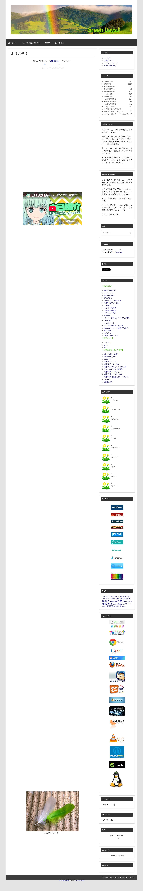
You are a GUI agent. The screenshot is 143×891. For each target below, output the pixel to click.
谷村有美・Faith (110, 361)
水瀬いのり (124, 603)
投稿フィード (109, 60)
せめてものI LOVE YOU (112, 300)
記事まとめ (59, 43)
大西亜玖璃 (113, 601)
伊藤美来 (119, 598)
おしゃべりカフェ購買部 (113, 369)
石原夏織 (110, 606)
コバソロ (108, 598)
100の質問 (108, 320)
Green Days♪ (109, 293)
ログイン (107, 58)
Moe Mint (108, 298)
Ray (121, 596)
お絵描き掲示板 (110, 310)
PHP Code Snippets (64, 880)
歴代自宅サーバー (111, 335)
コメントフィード (111, 63)
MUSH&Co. (117, 596)
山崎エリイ (129, 601)
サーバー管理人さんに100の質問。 (117, 318)
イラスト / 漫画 (110, 313)
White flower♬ (110, 295)
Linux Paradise (109, 290)
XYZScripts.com (80, 880)
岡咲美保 (107, 603)
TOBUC (107, 379)
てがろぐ (107, 305)
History (47, 43)
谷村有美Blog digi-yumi (113, 372)
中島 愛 (113, 598)
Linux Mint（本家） (111, 354)
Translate (118, 252)
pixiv (106, 345)
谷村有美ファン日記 (111, 303)
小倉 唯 (121, 601)
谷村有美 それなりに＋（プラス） (117, 377)
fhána (111, 596)
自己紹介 (107, 333)
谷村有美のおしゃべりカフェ (115, 367)
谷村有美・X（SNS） (112, 364)
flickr (106, 347)
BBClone (107, 330)
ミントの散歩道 (110, 308)
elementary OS (110, 356)
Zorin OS (107, 359)
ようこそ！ (12, 43)
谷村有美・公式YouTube (113, 374)
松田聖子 (115, 604)
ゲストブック (109, 323)
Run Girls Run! (125, 596)
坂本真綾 (125, 598)
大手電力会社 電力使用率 (113, 325)
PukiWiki (107, 315)
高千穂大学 (116, 606)
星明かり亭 (108, 382)
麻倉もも (123, 606)
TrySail (103, 598)
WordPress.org (109, 66)
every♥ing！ (105, 596)
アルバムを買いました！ (31, 43)
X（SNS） (108, 342)
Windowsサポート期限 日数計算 (116, 328)
